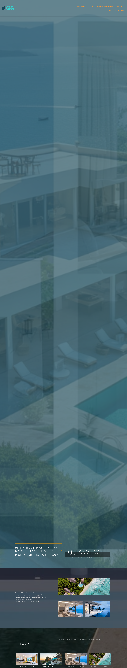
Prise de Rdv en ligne (116, 10)
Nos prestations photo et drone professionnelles (95, 6)
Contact (120, 6)
